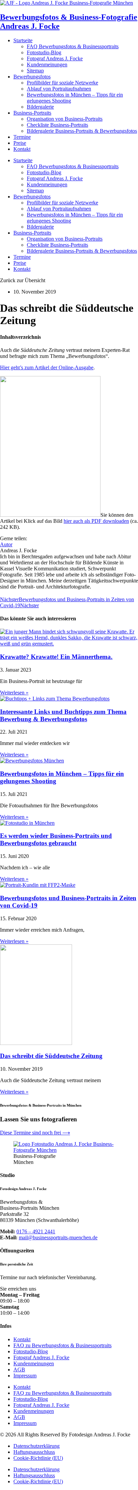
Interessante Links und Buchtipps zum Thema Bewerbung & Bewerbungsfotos (63, 715)
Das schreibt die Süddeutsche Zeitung (51, 1055)
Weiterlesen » (14, 692)
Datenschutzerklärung (36, 1446)
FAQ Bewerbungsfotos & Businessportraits (73, 46)
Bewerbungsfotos (32, 76)
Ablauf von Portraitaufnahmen (59, 88)
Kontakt (21, 149)
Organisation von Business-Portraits (64, 119)
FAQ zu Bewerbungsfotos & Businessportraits (62, 1345)
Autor (6, 544)
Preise (19, 143)
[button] (22, 280)
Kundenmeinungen (47, 64)
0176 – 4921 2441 (35, 1231)
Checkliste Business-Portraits (57, 125)
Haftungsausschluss (34, 1452)
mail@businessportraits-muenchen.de (58, 1237)
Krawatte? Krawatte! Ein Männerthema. (56, 656)
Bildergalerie (40, 107)
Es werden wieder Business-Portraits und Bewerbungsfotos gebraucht (56, 839)
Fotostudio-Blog (44, 52)
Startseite (22, 40)
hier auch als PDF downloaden (96, 521)
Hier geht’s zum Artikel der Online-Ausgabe (46, 367)
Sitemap (35, 70)
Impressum (25, 1375)
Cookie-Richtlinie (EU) (38, 1458)
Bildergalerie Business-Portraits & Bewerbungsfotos (82, 131)
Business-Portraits (32, 113)
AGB (19, 1369)
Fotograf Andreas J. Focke (55, 58)
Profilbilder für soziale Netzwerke (62, 82)
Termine (22, 137)
